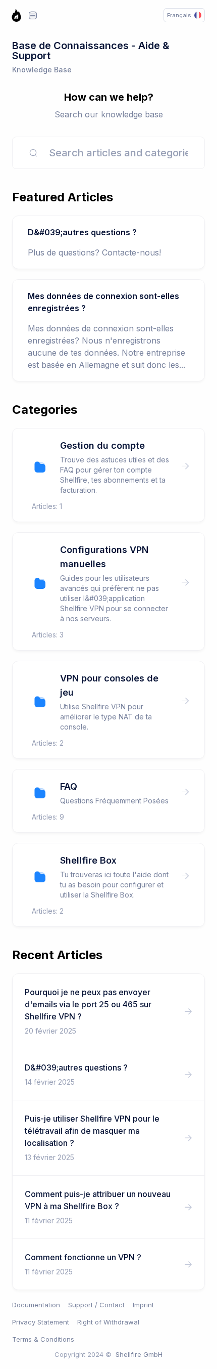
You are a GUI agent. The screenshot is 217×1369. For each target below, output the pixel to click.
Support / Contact (96, 1305)
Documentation (36, 1305)
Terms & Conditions (43, 1339)
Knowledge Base (42, 69)
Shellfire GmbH (139, 1354)
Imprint (143, 1305)
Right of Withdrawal (108, 1322)
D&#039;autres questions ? (82, 232)
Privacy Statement (40, 1322)
